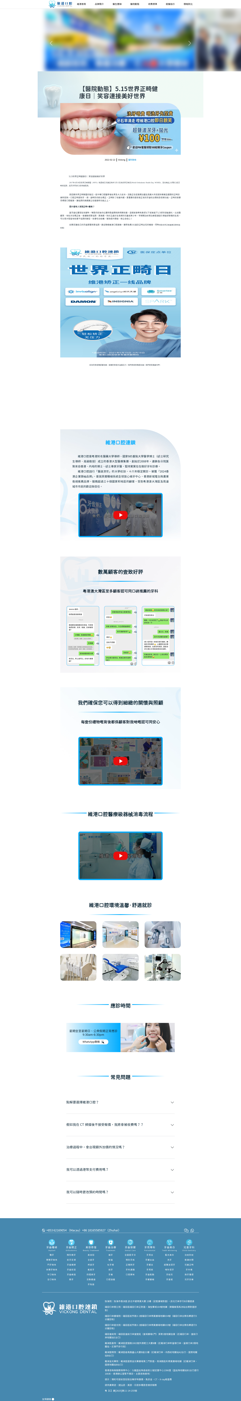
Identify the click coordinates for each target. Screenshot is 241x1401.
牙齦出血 (149, 1260)
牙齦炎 (149, 1265)
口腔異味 (130, 1275)
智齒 (110, 1260)
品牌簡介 (99, 4)
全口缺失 (51, 1279)
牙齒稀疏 (71, 1275)
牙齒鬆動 (149, 1275)
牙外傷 (189, 1270)
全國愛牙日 (130, 1255)
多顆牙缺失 (51, 1270)
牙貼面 (91, 1284)
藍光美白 (169, 1255)
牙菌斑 (169, 1279)
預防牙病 (130, 1260)
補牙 (110, 1255)
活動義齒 (91, 1279)
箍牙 (71, 1279)
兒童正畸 (189, 1265)
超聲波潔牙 (169, 1265)
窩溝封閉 (189, 1260)
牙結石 (169, 1275)
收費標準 (152, 4)
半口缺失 (51, 1275)
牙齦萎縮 (149, 1279)
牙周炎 (149, 1255)
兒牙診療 (189, 1279)
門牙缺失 (51, 1265)
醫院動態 (134, 4)
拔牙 (110, 1270)
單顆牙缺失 (51, 1260)
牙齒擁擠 (71, 1265)
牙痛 (110, 1275)
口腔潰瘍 (110, 1279)
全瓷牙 (91, 1260)
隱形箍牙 (71, 1255)
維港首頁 (81, 4)
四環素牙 (91, 1275)
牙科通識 (130, 1270)
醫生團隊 (117, 4)
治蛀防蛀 (189, 1255)
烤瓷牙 (91, 1265)
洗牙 (169, 1260)
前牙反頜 (71, 1260)
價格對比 (188, 4)
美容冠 (91, 1255)
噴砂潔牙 (169, 1270)
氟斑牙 (91, 1270)
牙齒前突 (71, 1270)
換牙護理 (189, 1275)
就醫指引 (170, 4)
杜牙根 (110, 1265)
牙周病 (149, 1270)
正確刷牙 (130, 1265)
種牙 (52, 1255)
